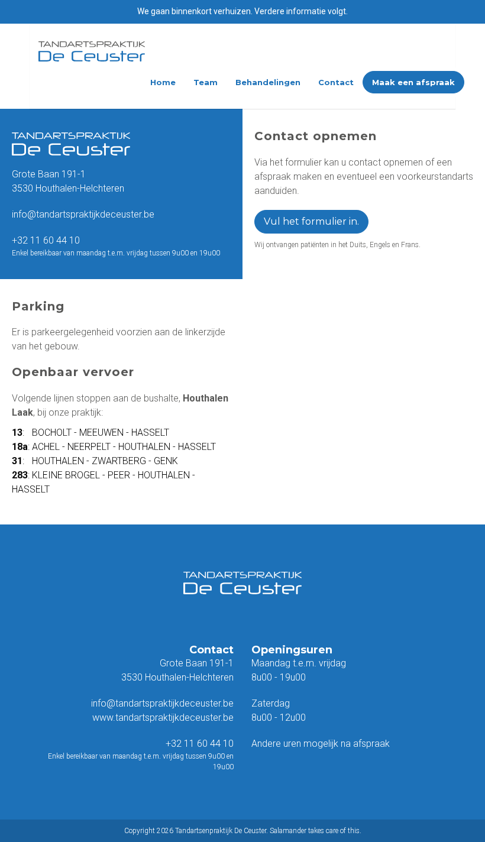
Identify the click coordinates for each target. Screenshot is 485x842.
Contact (336, 82)
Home (163, 82)
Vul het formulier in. (311, 221)
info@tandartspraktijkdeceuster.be (83, 214)
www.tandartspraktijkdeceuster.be (163, 717)
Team (205, 82)
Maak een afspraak (413, 82)
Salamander (288, 831)
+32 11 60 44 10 (46, 240)
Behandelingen (267, 82)
